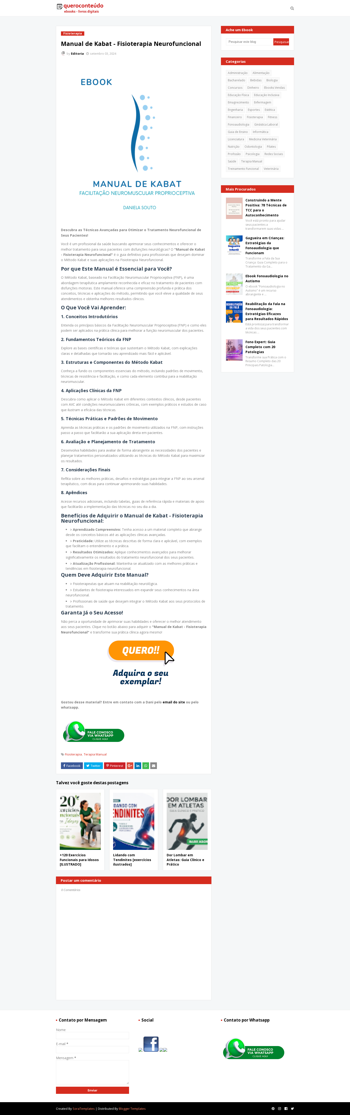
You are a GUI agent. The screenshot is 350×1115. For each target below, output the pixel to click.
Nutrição (234, 147)
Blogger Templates (132, 1108)
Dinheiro (253, 88)
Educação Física (238, 95)
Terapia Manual (95, 754)
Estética (270, 110)
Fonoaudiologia (238, 124)
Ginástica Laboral (266, 124)
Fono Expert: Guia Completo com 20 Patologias (260, 347)
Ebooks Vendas (274, 88)
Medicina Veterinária (263, 139)
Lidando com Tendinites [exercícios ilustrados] (132, 860)
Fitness (272, 117)
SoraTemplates (84, 1108)
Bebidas (255, 80)
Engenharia (235, 110)
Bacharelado (236, 80)
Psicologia (253, 154)
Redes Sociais (274, 154)
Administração (238, 73)
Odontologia (253, 147)
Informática (260, 132)
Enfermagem (262, 102)
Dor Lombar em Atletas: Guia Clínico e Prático (185, 860)
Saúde (232, 161)
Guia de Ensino (238, 132)
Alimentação (261, 73)
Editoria (77, 53)
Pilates (271, 147)
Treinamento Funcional (243, 169)
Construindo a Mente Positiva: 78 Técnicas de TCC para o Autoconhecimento (266, 207)
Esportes (254, 110)
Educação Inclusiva (266, 95)
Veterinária (271, 169)
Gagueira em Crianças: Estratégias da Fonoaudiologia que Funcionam (264, 245)
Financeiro (235, 117)
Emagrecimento (238, 102)
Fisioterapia (73, 754)
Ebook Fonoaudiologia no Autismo (266, 278)
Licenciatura (236, 139)
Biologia (272, 80)
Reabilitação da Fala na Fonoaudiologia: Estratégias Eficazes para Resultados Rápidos (266, 311)
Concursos (235, 88)
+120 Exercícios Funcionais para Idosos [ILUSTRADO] (79, 860)
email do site (174, 702)
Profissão (234, 154)
